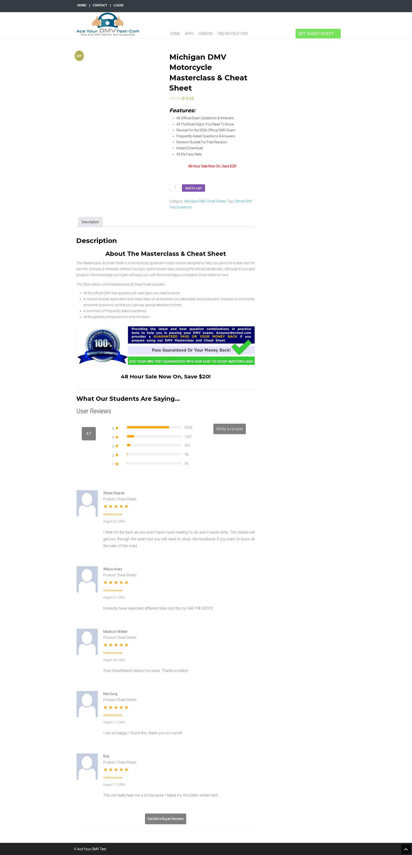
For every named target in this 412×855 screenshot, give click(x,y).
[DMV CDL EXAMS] (279, 33)
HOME (82, 5)
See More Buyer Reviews (165, 819)
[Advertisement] (300, 124)
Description (90, 222)
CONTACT (100, 5)
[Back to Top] (406, 849)
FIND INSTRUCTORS (232, 34)
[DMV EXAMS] (256, 33)
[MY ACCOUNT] (290, 33)
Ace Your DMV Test (107, 24)
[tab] (90, 222)
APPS (189, 34)
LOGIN (118, 5)
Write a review (229, 428)
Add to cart (193, 188)
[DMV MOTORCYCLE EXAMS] (268, 33)
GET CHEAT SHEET (316, 33)
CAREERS (205, 34)
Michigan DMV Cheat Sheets (205, 201)
